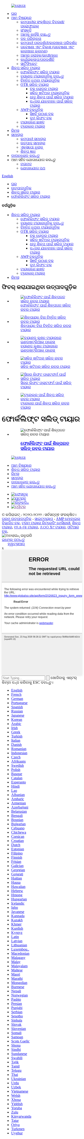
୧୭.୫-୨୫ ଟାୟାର (26, 527)
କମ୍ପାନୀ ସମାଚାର (33, 139)
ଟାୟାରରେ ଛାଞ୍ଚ (33, 122)
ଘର (14, 14)
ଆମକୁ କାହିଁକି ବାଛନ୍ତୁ (36, 34)
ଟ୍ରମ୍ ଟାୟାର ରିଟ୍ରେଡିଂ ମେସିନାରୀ (46, 523)
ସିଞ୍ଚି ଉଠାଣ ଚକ (42, 114)
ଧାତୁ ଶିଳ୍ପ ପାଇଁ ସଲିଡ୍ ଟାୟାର (52, 97)
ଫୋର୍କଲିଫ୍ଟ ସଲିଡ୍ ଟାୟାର (40, 72)
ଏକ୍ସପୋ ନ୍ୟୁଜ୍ (32, 147)
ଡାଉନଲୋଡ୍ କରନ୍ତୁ (25, 156)
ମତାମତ (26, 164)
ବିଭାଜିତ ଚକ (11, 523)
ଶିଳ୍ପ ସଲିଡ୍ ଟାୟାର (25, 68)
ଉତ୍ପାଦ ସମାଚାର (33, 143)
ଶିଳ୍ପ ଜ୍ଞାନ (28, 151)
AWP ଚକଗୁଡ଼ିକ (32, 110)
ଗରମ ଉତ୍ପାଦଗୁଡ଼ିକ (17, 519)
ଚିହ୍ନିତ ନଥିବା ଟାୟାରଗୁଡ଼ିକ (40, 80)
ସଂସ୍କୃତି (26, 30)
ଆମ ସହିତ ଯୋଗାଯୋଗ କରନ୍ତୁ (33, 486)
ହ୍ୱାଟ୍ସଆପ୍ (16, 544)
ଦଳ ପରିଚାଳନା (31, 39)
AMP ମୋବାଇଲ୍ (68, 519)
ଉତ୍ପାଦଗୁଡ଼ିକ (21, 188)
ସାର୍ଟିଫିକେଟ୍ (29, 64)
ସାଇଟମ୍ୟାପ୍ (44, 519)
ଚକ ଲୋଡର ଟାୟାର (44, 89)
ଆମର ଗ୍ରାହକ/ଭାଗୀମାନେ (39, 55)
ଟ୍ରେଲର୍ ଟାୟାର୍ (33, 126)
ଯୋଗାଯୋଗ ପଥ (33, 168)
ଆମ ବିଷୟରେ (21, 18)
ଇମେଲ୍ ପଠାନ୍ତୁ (13, 540)
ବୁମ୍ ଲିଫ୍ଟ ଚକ (41, 118)
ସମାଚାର (17, 135)
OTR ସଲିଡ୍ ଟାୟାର (35, 85)
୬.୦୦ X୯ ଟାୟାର (53, 527)
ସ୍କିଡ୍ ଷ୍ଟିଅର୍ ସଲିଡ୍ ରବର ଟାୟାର (45, 367)
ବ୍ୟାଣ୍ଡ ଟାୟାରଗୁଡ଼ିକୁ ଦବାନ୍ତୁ (42, 76)
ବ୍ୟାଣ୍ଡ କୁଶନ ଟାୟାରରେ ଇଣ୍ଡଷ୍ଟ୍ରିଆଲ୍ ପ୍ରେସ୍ (39, 348)
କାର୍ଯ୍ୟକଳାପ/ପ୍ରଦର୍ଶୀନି (37, 59)
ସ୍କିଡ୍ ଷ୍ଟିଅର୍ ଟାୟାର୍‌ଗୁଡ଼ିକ (50, 93)
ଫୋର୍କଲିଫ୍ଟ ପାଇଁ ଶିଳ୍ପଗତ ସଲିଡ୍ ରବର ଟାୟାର (45, 446)
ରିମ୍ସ (15, 131)
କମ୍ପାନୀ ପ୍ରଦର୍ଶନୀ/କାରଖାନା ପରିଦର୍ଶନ (49, 43)
